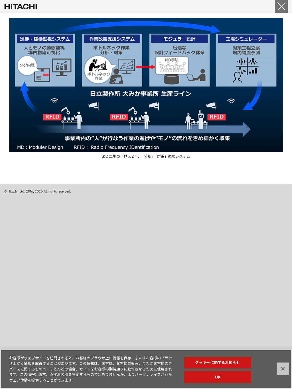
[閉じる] (281, 6)
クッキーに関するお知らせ (217, 362)
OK (217, 377)
